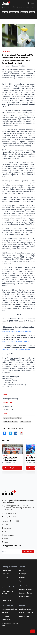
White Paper (6, 620)
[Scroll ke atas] (32, 631)
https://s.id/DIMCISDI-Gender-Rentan (15, 341)
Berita (4, 12)
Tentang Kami (7, 570)
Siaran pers (23, 574)
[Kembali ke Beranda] (6, 3)
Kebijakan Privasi (25, 609)
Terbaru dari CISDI (7, 7)
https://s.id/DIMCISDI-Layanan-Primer (16, 350)
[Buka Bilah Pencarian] (28, 3)
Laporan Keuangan (25, 589)
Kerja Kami (5, 574)
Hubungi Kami (24, 616)
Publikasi (5, 613)
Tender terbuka (7, 600)
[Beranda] (2, 7)
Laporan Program (25, 596)
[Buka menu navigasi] (33, 3)
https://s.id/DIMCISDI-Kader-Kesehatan (16, 331)
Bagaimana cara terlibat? (7, 592)
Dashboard (5, 616)
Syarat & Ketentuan (26, 613)
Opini (32, 12)
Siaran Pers (14, 7)
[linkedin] (15, 433)
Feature (24, 12)
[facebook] (4, 433)
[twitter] (10, 433)
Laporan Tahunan (25, 593)
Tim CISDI (5, 577)
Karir (3, 597)
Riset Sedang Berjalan (9, 609)
